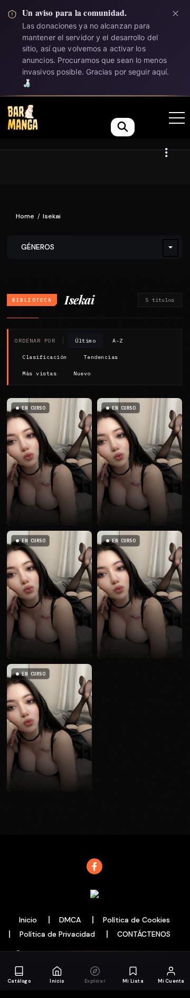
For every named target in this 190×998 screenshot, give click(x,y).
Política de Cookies (136, 920)
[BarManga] (23, 117)
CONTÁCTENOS (143, 934)
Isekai (52, 216)
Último (85, 340)
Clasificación (44, 357)
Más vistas (39, 373)
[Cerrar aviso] (175, 13)
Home (25, 216)
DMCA (70, 920)
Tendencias (101, 357)
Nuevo (82, 373)
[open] (177, 118)
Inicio (28, 920)
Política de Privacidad (57, 934)
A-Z (117, 340)
